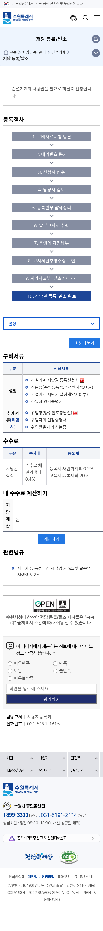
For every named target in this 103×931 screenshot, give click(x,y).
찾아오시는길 (67, 877)
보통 (18, 670)
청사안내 (86, 877)
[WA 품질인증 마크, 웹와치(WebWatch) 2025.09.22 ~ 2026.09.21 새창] (68, 857)
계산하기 (51, 539)
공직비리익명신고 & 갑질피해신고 (41, 838)
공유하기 (96, 39)
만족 (63, 663)
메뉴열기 (97, 17)
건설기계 (58, 52)
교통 (13, 52)
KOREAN (73, 18)
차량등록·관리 (34, 52)
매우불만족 (24, 678)
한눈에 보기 (84, 343)
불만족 (65, 670)
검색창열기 (85, 18)
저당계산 (8, 515)
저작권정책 (16, 877)
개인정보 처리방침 (41, 877)
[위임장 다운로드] (75, 413)
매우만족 (22, 663)
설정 (12, 324)
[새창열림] (51, 606)
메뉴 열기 (96, 53)
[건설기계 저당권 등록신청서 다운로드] (82, 380)
